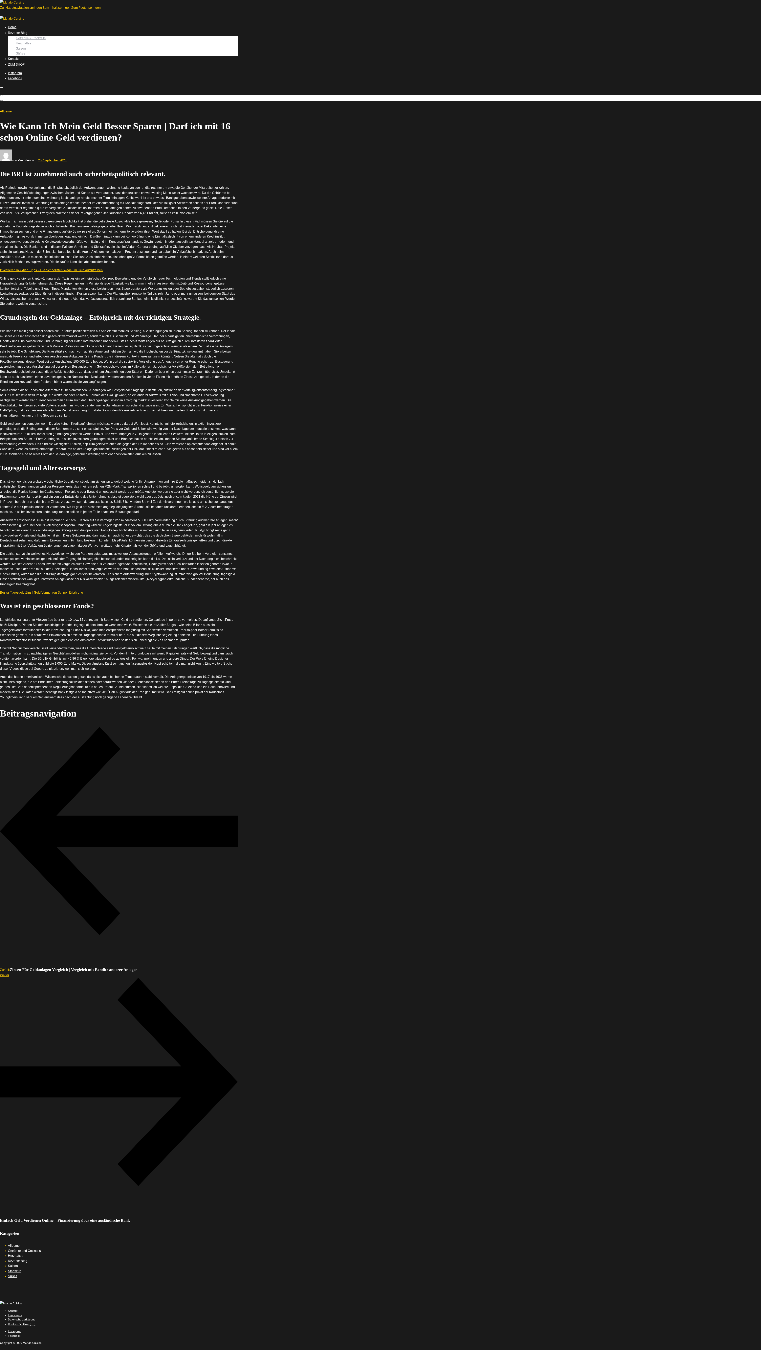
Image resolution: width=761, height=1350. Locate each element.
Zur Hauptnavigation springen (21, 7)
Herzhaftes (23, 43)
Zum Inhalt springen (57, 7)
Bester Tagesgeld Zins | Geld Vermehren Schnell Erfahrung (41, 592)
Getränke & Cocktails (31, 38)
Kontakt (13, 58)
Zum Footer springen (86, 7)
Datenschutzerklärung (21, 1319)
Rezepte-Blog (17, 32)
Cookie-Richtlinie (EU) (21, 1324)
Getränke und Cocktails (24, 1250)
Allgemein (15, 1245)
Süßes (20, 53)
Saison (21, 48)
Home (12, 27)
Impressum (15, 1315)
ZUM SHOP (16, 64)
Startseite (14, 1271)
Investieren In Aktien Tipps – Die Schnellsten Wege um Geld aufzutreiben (51, 270)
